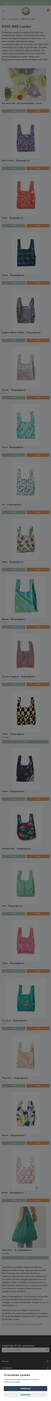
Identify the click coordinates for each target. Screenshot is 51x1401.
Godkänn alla (25, 1388)
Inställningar (25, 1395)
